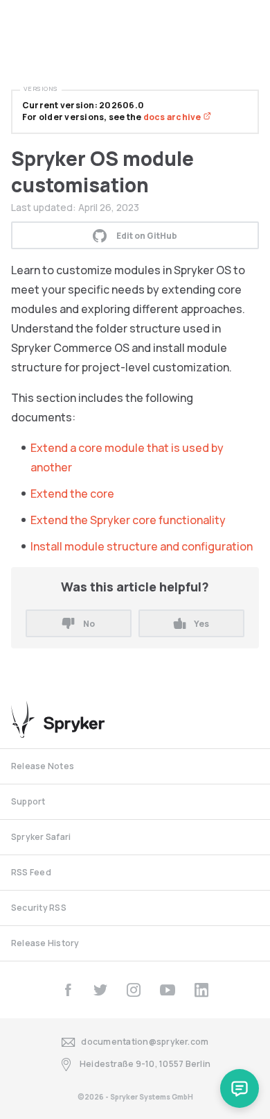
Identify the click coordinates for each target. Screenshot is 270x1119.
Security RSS (38, 908)
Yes (201, 624)
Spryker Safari (41, 837)
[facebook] (68, 990)
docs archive (173, 117)
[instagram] (134, 990)
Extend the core (72, 493)
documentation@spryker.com (144, 1042)
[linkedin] (201, 990)
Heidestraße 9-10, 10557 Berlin (145, 1064)
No (89, 624)
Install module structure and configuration (141, 546)
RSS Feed (31, 872)
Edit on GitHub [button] (146, 236)
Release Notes (42, 766)
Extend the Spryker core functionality (128, 520)
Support (28, 801)
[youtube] (167, 990)
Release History (45, 943)
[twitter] (100, 990)
